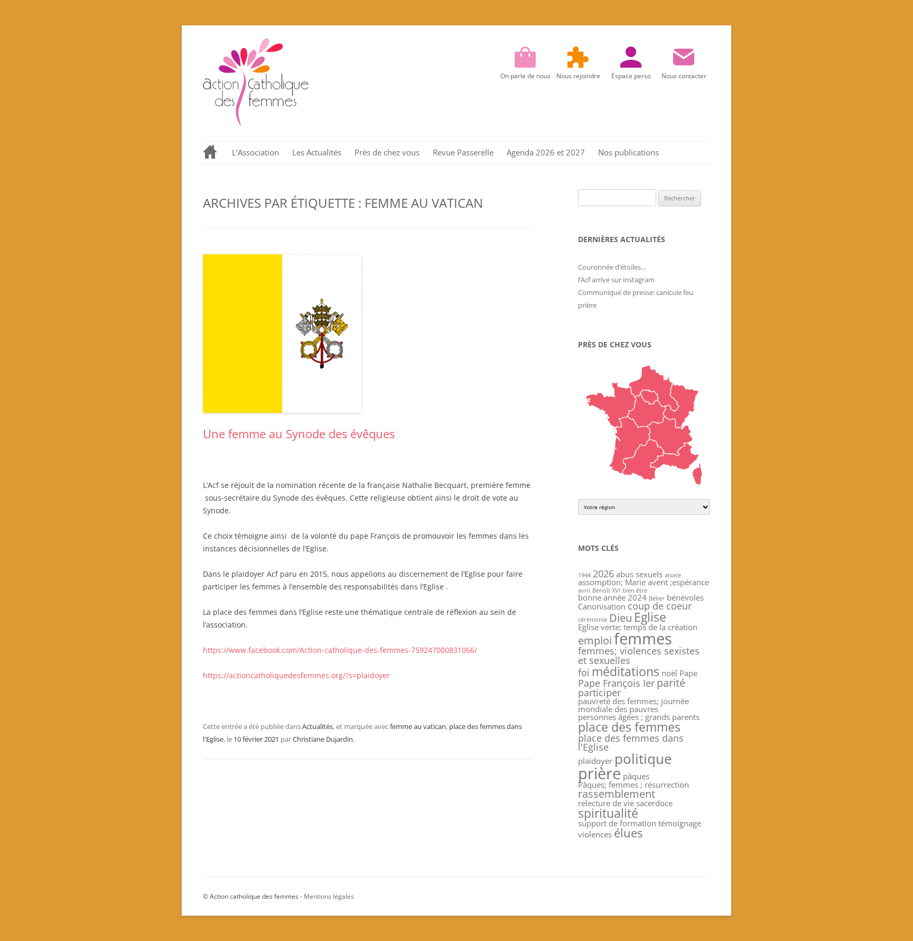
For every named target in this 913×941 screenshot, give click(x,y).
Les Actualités (316, 152)
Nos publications (628, 152)
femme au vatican (418, 726)
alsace (673, 575)
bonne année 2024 (612, 597)
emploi (595, 640)
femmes (643, 638)
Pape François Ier (616, 683)
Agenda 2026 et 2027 (546, 152)
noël (669, 673)
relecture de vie (606, 803)
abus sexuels (639, 574)
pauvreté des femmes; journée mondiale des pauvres (633, 705)
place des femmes (629, 726)
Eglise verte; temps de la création (637, 627)
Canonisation (602, 606)
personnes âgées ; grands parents (639, 717)
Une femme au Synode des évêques (299, 433)
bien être (634, 590)
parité (671, 683)
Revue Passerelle (463, 152)
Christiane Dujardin (323, 739)
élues (628, 833)
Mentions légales (329, 896)
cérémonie (592, 619)
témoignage (679, 823)
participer (599, 692)
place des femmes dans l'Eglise (631, 743)
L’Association (255, 152)
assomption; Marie (612, 582)
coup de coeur (660, 605)
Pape (688, 673)
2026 (603, 573)
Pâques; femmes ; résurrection (633, 784)
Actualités (317, 726)
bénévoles (685, 597)
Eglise (650, 616)
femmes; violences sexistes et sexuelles (639, 655)
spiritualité (608, 813)
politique (643, 759)
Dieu (620, 618)
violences (595, 834)
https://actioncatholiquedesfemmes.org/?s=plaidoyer (296, 675)
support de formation (617, 823)
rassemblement (616, 794)
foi (584, 672)
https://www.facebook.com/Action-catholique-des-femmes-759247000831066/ (340, 650)
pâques (636, 776)
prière (599, 773)
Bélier (657, 598)
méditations (625, 671)
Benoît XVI (606, 590)
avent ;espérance (678, 582)
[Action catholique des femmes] (256, 124)
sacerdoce (654, 803)
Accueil (211, 152)
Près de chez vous (387, 152)
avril (584, 590)
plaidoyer (595, 760)
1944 (584, 575)
